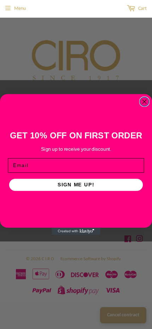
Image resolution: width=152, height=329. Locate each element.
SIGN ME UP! (76, 184)
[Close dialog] (144, 101)
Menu (20, 8)
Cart (142, 8)
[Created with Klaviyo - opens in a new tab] (76, 231)
